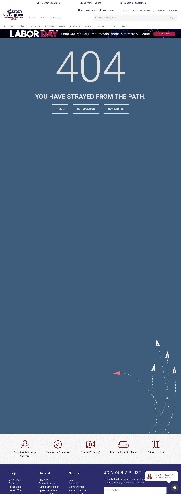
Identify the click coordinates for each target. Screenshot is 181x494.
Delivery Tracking (92, 3)
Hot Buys (43, 18)
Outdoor (62, 26)
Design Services (47, 483)
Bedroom (22, 26)
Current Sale (56, 18)
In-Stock (125, 26)
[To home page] (13, 14)
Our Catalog (86, 109)
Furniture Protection (49, 487)
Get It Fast (31, 18)
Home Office (50, 26)
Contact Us (116, 109)
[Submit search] (171, 17)
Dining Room (35, 26)
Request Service (77, 490)
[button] (121, 10)
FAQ (71, 479)
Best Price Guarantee (135, 3)
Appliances (102, 26)
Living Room (9, 26)
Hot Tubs (114, 26)
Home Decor (75, 26)
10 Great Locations (50, 3)
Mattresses (89, 26)
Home (60, 109)
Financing (43, 479)
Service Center (76, 487)
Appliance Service (48, 490)
